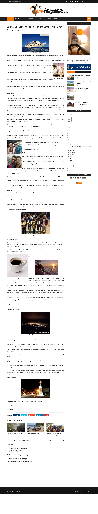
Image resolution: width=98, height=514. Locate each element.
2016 (69, 133)
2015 (69, 135)
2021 (69, 123)
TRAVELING (18, 19)
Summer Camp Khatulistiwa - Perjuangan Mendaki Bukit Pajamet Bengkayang (53, 434)
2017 (69, 131)
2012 (69, 168)
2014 (69, 137)
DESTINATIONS (29, 19)
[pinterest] (75, 1)
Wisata (71, 72)
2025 (69, 116)
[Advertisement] (43, 504)
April (71, 160)
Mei (71, 158)
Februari (72, 164)
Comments (87, 72)
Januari (71, 166)
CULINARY (39, 19)
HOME (10, 19)
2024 (69, 118)
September (72, 150)
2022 (69, 121)
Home (8, 23)
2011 (69, 170)
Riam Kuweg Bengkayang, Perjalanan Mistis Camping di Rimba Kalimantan (15, 434)
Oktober (71, 144)
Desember (72, 141)
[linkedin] (77, 1)
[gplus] (73, 1)
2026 (69, 114)
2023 (69, 120)
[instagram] (68, 1)
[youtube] (70, 1)
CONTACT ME (57, 19)
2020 (69, 125)
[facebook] (66, 1)
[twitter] (77, 491)
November (72, 143)
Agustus (71, 152)
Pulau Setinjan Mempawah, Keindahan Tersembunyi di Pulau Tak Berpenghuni (34, 434)
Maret (71, 162)
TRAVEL (11, 23)
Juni (71, 156)
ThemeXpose (11, 491)
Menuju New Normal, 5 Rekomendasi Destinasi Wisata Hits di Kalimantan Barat (82, 90)
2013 (69, 139)
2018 (69, 129)
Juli (70, 154)
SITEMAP (48, 19)
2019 (69, 127)
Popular (78, 72)
